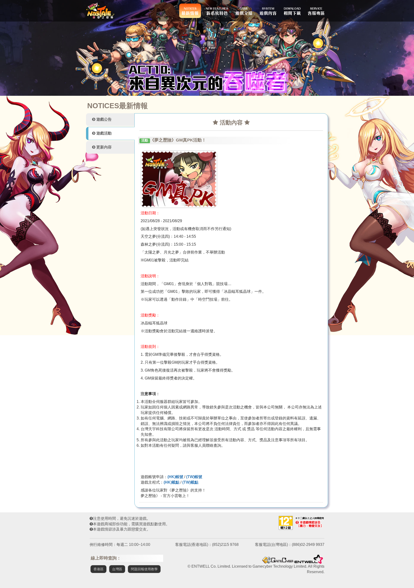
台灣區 (117, 569)
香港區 (98, 569)
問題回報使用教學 (144, 569)
